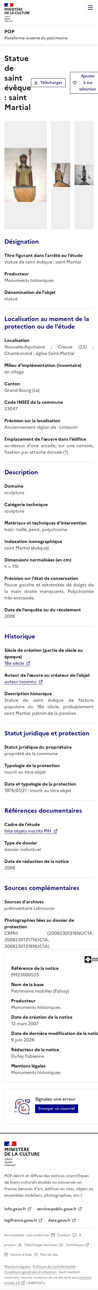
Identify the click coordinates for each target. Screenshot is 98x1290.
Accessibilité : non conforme (26, 1235)
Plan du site (49, 1254)
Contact (64, 1235)
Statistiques (75, 1245)
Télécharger (51, 82)
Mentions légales (17, 1266)
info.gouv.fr (15, 1209)
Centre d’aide (21, 1254)
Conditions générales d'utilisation (30, 1272)
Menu (90, 7)
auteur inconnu (20, 681)
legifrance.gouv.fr (20, 1220)
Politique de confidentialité (54, 1266)
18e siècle (14, 663)
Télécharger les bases (40, 1245)
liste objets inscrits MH (27, 831)
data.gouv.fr (59, 1220)
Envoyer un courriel (56, 1108)
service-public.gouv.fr (57, 1209)
